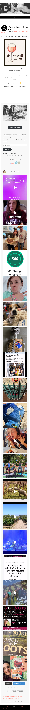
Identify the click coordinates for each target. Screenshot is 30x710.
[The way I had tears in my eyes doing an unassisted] (15, 263)
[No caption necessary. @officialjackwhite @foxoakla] (15, 542)
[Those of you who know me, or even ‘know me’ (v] (15, 491)
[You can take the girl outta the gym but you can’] (15, 466)
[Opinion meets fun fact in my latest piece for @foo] (15, 364)
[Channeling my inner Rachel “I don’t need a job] (15, 415)
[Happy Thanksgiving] (15, 238)
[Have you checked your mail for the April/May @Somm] (15, 643)
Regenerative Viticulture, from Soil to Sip (13, 696)
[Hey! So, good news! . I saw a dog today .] (15, 314)
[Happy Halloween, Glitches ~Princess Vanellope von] (15, 288)
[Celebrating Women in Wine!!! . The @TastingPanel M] (15, 592)
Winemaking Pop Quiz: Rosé (18, 28)
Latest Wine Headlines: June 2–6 (11, 698)
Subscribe (7, 149)
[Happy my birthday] (15, 440)
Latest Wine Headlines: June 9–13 (11, 694)
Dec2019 (4, 28)
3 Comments (6, 94)
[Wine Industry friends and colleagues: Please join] (15, 618)
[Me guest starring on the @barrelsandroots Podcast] (15, 212)
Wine (27, 31)
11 (4, 27)
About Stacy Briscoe (15, 127)
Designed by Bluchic (5, 708)
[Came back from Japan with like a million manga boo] (15, 390)
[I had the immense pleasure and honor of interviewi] (15, 567)
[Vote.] (15, 339)
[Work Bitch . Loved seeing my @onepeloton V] (15, 187)
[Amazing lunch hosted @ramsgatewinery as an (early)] (15, 516)
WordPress (23, 706)
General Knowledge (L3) (19, 31)
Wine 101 (3, 32)
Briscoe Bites (10, 706)
